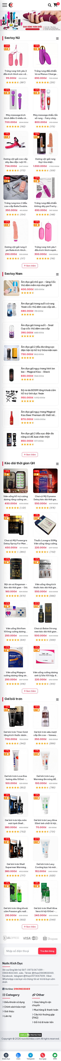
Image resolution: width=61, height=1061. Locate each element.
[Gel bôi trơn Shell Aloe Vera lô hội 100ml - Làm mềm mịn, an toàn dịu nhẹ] (45, 892)
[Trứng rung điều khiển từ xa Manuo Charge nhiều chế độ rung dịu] (45, 55)
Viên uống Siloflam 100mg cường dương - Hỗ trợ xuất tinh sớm (15, 631)
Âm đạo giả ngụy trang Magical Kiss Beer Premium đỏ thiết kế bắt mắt (38, 415)
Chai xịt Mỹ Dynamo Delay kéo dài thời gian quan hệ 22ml (45, 499)
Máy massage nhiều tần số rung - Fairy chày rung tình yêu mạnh (45, 118)
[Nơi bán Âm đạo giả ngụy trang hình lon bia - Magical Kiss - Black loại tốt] (11, 375)
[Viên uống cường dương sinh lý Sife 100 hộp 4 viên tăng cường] (45, 657)
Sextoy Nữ (12, 38)
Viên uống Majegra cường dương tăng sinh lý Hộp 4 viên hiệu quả (16, 675)
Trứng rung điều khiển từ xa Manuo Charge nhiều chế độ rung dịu (45, 74)
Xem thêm (31, 265)
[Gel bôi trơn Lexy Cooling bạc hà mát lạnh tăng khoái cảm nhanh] (45, 848)
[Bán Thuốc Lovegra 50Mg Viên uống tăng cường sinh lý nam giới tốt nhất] (45, 525)
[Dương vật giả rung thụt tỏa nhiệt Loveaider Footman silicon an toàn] (45, 143)
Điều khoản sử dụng (14, 1002)
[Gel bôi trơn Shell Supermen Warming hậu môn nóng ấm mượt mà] (15, 848)
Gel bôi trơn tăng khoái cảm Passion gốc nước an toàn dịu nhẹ (16, 911)
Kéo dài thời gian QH (20, 463)
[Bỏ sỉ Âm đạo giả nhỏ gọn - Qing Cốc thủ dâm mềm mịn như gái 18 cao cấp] (11, 288)
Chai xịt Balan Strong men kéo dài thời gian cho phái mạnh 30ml (45, 631)
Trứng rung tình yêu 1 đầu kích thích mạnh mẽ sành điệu (45, 250)
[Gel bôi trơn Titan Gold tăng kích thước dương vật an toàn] (15, 716)
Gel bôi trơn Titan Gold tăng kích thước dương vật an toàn (16, 735)
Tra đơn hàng (47, 951)
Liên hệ (8, 1016)
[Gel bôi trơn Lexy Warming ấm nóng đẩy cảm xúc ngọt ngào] (45, 760)
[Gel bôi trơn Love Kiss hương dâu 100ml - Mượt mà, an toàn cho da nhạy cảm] (15, 760)
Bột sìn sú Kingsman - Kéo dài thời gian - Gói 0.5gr (15, 587)
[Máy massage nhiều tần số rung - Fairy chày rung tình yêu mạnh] (45, 99)
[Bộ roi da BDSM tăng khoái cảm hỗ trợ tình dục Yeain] (11, 396)
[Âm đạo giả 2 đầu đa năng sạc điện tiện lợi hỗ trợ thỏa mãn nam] (11, 353)
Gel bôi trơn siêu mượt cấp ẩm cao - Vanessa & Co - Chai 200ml (45, 735)
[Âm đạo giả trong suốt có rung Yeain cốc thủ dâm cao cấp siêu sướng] (11, 310)
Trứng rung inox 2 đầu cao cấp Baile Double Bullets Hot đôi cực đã (15, 206)
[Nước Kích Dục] (12, 5)
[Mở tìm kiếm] (49, 5)
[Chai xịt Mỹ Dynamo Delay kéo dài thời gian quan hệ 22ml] (45, 481)
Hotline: (17, 988)
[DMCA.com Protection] (30, 1034)
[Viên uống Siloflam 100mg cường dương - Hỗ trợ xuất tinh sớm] (15, 613)
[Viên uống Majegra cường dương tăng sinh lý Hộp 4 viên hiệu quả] (15, 657)
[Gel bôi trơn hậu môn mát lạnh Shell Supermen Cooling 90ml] (15, 804)
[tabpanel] (30, 20)
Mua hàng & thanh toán (46, 1009)
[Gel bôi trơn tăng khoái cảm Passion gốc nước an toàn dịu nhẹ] (15, 892)
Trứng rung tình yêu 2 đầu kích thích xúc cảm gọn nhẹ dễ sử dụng (15, 74)
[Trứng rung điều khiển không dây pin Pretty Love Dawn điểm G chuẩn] (45, 187)
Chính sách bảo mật (14, 1006)
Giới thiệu (9, 1011)
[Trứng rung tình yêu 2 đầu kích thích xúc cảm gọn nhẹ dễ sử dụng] (15, 55)
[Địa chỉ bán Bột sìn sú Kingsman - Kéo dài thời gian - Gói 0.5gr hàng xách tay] (15, 569)
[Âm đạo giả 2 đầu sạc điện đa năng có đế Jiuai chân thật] (11, 439)
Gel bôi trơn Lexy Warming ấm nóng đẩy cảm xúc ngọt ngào (45, 779)
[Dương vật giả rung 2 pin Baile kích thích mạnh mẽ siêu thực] (15, 231)
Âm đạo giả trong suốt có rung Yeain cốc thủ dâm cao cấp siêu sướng (38, 307)
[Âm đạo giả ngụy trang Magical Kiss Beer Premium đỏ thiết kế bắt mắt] (11, 418)
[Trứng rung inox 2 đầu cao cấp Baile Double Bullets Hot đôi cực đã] (15, 187)
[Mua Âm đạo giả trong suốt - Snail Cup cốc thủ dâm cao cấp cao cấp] (11, 331)
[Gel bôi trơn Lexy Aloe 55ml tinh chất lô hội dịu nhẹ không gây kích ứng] (45, 804)
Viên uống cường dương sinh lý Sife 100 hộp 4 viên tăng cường (45, 675)
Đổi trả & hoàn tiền (43, 1022)
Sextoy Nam (13, 274)
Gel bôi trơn (13, 699)
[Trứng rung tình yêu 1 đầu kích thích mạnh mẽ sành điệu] (45, 231)
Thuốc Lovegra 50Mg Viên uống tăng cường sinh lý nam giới (45, 543)
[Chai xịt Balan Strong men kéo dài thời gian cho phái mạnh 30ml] (45, 613)
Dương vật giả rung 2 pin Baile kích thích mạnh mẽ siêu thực (16, 250)
